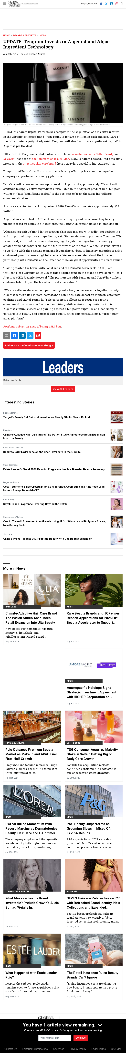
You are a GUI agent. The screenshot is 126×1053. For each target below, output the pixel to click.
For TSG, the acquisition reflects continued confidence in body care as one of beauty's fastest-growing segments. (91, 768)
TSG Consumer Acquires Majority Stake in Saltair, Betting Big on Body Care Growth (92, 754)
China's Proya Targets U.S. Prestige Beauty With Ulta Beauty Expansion (47, 538)
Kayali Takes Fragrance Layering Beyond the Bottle (35, 504)
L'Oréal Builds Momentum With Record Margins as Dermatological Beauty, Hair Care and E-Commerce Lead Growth (32, 828)
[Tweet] (30, 335)
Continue (81, 1037)
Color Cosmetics (11, 465)
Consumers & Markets (13, 448)
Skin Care (7, 534)
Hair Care (7, 430)
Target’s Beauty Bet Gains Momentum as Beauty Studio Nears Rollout (46, 417)
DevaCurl (9, 158)
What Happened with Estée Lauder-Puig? (31, 975)
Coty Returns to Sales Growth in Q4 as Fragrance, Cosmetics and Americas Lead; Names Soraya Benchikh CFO (54, 488)
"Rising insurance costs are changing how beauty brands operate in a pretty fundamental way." (92, 987)
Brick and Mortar (10, 413)
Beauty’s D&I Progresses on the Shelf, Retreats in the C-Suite (42, 452)
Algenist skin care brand (39, 163)
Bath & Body (8, 500)
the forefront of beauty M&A (51, 158)
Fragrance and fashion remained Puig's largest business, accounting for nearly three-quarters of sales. (31, 768)
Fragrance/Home (11, 482)
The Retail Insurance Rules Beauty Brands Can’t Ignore (92, 975)
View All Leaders (63, 389)
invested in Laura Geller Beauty (93, 154)
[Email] (6, 335)
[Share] (14, 335)
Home (6, 35)
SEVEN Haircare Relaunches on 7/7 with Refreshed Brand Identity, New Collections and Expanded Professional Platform (93, 903)
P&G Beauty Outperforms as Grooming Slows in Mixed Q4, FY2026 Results (89, 828)
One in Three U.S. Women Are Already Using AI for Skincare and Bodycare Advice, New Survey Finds (54, 523)
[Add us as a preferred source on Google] (38, 335)
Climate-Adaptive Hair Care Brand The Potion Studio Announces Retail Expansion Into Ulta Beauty (54, 436)
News (43, 35)
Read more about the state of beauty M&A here (32, 326)
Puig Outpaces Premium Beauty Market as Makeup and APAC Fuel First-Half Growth (31, 754)
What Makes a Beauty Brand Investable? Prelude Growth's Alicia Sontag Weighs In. (32, 902)
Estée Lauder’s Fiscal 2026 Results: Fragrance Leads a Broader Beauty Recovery (54, 469)
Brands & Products (24, 35)
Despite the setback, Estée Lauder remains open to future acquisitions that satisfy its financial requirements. (32, 987)
